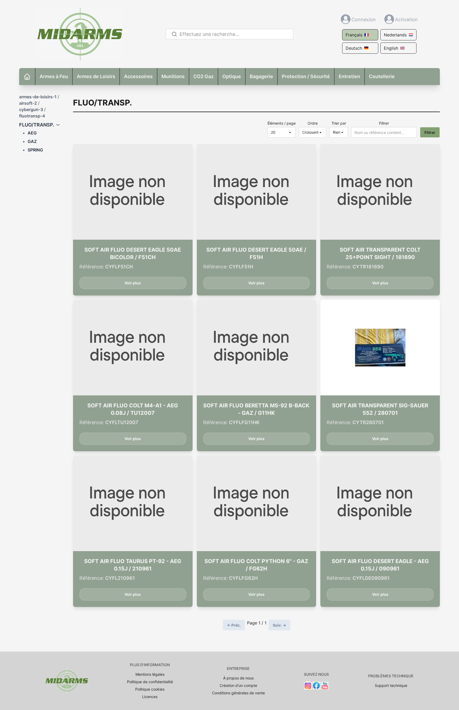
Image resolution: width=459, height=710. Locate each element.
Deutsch (354, 48)
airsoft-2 (28, 103)
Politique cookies (149, 689)
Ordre (313, 123)
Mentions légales (149, 674)
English (391, 48)
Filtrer (384, 123)
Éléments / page (281, 123)
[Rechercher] (173, 34)
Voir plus (133, 283)
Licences (150, 696)
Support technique (391, 685)
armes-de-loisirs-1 (38, 96)
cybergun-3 (31, 109)
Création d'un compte (238, 685)
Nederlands (395, 34)
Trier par (339, 123)
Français (354, 34)
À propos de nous (238, 678)
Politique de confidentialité (150, 681)
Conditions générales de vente (238, 693)
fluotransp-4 (32, 116)
